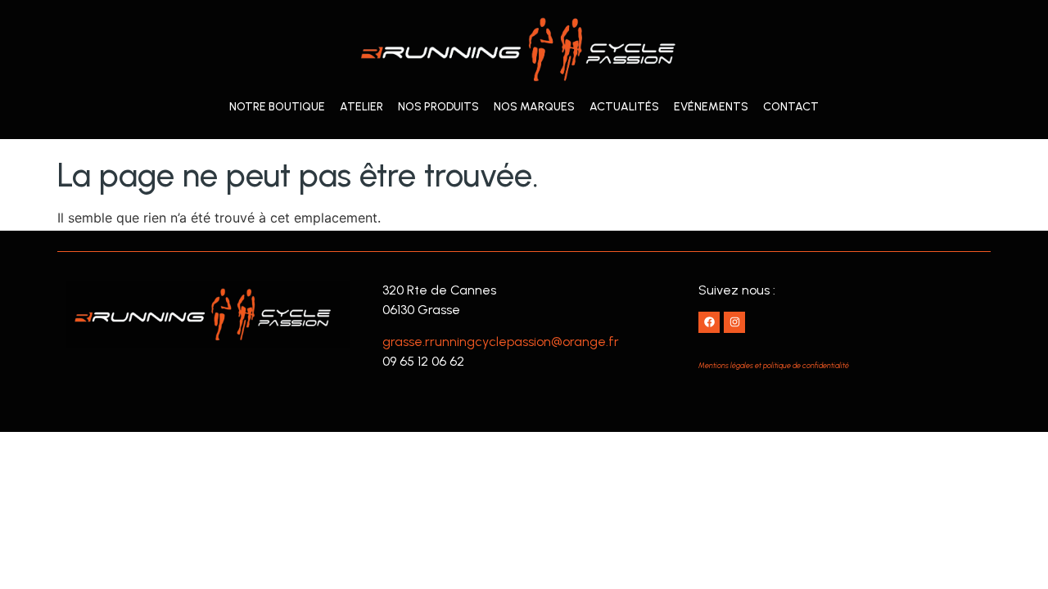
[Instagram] (734, 322)
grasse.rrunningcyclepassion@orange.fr (500, 341)
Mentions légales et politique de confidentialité (773, 365)
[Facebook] (709, 322)
